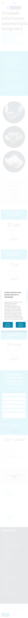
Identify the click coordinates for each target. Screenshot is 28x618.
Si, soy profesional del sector (8, 325)
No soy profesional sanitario (21, 325)
